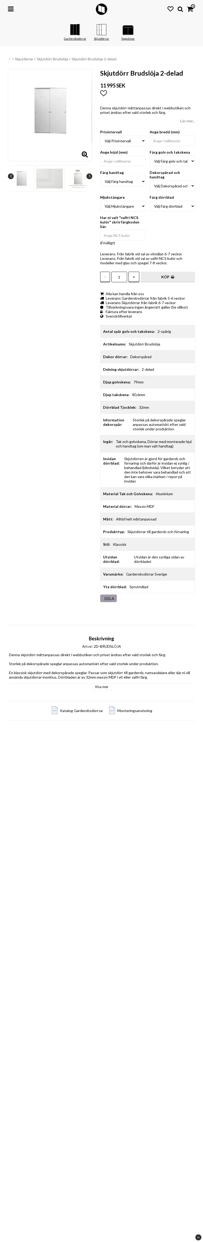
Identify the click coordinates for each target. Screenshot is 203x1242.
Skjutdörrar (101, 38)
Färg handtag (112, 172)
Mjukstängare (112, 197)
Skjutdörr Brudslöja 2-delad (94, 59)
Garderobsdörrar (75, 38)
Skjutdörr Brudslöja (52, 59)
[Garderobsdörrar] (75, 34)
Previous (11, 176)
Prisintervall (111, 132)
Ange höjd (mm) (114, 152)
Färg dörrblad (162, 197)
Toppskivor (128, 38)
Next (89, 176)
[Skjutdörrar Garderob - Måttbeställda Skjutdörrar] (101, 34)
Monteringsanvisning (134, 710)
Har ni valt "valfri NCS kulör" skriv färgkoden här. (119, 222)
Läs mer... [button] (187, 121)
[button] (170, 9)
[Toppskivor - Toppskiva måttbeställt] (128, 34)
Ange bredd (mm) (165, 132)
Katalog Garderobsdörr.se (81, 710)
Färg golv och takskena (170, 152)
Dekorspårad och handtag (165, 174)
